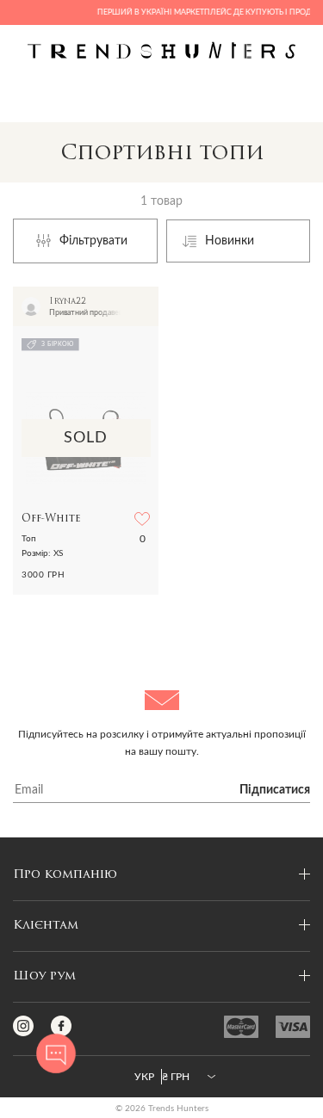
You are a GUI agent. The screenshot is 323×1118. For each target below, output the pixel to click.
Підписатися (274, 790)
